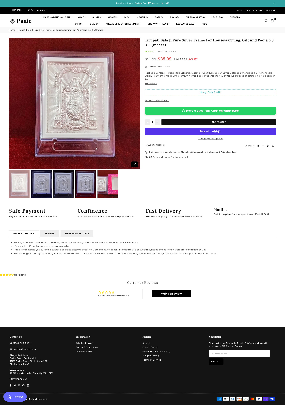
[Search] (266, 20)
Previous (12, 103)
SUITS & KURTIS (195, 17)
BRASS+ (94, 23)
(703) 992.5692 (38, 10)
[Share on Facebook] (254, 145)
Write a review (171, 294)
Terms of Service (151, 359)
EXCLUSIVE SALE (185, 23)
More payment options (210, 138)
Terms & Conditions (87, 347)
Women (112, 17)
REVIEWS (50, 233)
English (16, 10)
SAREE (158, 17)
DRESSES (235, 17)
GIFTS (78, 23)
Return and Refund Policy (156, 351)
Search (146, 343)
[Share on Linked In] (268, 145)
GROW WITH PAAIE (157, 23)
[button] (7, 274)
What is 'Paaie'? (85, 343)
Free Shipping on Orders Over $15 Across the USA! (142, 3)
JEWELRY (142, 17)
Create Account (254, 10)
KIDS (204, 23)
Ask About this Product (157, 100)
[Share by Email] (273, 145)
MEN (126, 17)
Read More (151, 83)
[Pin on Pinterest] (264, 145)
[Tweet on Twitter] (258, 145)
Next (137, 103)
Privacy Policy (150, 347)
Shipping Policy (150, 355)
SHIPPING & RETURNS (77, 233)
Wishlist (270, 10)
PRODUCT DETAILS (23, 233)
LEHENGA (217, 17)
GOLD (81, 17)
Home (12, 30)
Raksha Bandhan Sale (56, 17)
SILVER (96, 17)
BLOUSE (174, 17)
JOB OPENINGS (84, 351)
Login (239, 10)
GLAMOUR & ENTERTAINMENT (123, 23)
